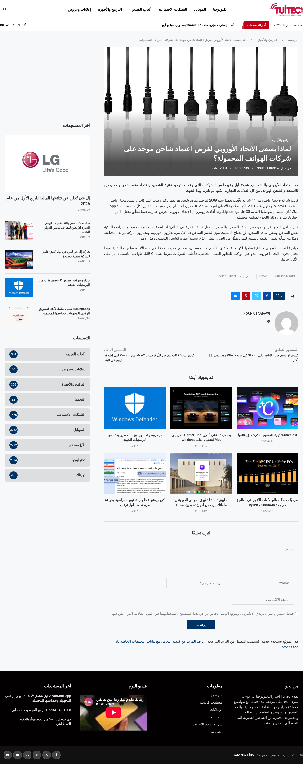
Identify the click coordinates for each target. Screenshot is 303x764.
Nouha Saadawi (268, 168)
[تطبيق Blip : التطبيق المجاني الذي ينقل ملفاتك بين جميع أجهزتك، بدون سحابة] (201, 473)
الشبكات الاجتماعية (172, 9)
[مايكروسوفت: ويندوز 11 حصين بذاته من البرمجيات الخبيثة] (135, 407)
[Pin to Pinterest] (246, 296)
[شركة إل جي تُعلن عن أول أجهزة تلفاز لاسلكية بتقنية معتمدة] (19, 259)
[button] (238, 25)
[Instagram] (13, 25)
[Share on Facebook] (267, 296)
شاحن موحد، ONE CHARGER (235, 276)
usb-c (263, 276)
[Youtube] (2, 25)
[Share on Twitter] (256, 296)
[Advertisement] (47, 80)
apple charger (285, 276)
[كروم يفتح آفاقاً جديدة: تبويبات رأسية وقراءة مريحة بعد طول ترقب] (135, 473)
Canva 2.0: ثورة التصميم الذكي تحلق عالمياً (267, 435)
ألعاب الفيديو (141, 9)
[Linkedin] (7, 25)
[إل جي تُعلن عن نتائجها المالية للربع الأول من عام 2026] (47, 163)
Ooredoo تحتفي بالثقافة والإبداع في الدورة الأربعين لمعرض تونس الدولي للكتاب (67, 227)
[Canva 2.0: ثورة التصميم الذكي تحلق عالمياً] (267, 407)
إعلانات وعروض (79, 9)
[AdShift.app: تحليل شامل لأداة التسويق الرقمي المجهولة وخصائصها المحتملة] (19, 316)
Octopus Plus (243, 755)
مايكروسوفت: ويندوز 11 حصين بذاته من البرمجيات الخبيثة (64, 282)
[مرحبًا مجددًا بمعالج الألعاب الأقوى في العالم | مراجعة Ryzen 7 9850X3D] (267, 473)
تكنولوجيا (220, 9)
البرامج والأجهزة (110, 9)
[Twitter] (19, 25)
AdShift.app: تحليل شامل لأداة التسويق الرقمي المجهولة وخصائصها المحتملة (64, 311)
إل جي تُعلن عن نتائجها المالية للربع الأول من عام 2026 (48, 200)
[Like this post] (277, 296)
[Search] (4, 9)
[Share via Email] (235, 296)
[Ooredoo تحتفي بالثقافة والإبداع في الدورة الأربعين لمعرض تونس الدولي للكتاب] (19, 230)
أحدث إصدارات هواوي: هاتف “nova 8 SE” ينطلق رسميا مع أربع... (197, 25)
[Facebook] (25, 25)
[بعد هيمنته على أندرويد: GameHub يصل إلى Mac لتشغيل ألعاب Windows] (201, 407)
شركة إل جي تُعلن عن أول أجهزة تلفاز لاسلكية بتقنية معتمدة (66, 254)
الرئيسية (292, 40)
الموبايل (200, 9)
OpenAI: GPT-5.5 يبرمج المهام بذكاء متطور (41, 710)
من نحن (291, 685)
